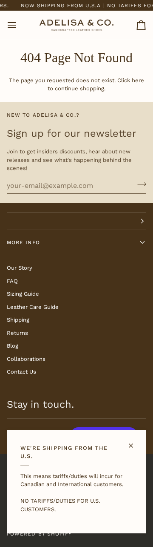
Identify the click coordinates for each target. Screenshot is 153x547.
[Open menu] (19, 25)
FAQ (12, 281)
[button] (76, 221)
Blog (12, 346)
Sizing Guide (23, 294)
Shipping (18, 320)
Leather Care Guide (33, 307)
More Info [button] (23, 242)
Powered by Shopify (39, 534)
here (138, 80)
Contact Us (21, 372)
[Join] (139, 184)
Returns (17, 333)
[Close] (134, 442)
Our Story (19, 268)
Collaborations (26, 359)
